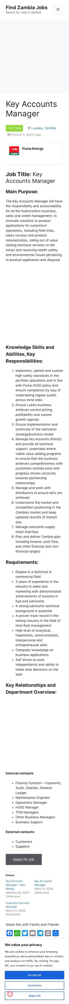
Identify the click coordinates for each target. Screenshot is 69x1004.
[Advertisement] (34, 57)
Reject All (34, 995)
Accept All (34, 975)
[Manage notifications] (10, 994)
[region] (34, 971)
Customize (34, 985)
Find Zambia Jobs (27, 7)
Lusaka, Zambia (43, 128)
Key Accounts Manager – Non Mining (15, 884)
